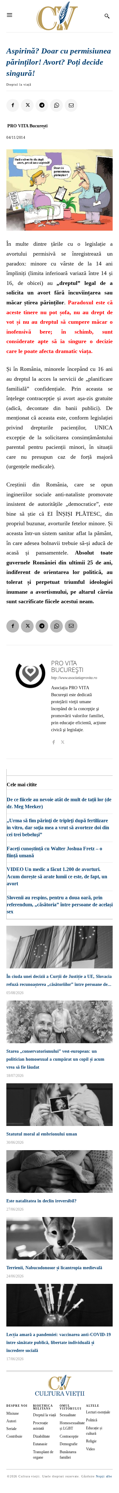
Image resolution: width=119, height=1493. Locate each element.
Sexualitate (68, 1415)
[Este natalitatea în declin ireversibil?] (59, 1171)
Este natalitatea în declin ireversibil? (41, 1201)
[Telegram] (42, 105)
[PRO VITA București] (30, 702)
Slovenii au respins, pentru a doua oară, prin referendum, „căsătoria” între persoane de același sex (60, 905)
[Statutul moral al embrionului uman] (59, 1104)
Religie (91, 1441)
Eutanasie (40, 1444)
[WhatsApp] (56, 105)
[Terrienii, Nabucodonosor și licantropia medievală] (59, 1238)
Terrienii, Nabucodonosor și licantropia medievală (54, 1267)
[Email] (71, 105)
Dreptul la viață (18, 84)
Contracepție (69, 1436)
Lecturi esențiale (98, 1412)
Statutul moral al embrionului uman (41, 1134)
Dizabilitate (41, 1436)
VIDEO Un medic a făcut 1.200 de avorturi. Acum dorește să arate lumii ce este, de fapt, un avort (57, 876)
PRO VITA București (27, 126)
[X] (27, 105)
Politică (91, 1420)
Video (90, 1449)
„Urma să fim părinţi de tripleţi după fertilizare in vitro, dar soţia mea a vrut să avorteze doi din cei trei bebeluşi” (58, 828)
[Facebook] (12, 105)
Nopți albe (104, 1476)
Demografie (68, 1444)
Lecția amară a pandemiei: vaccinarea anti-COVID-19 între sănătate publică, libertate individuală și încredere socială (58, 1342)
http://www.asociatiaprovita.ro (74, 678)
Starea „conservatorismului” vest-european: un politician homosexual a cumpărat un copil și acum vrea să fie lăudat (55, 1059)
